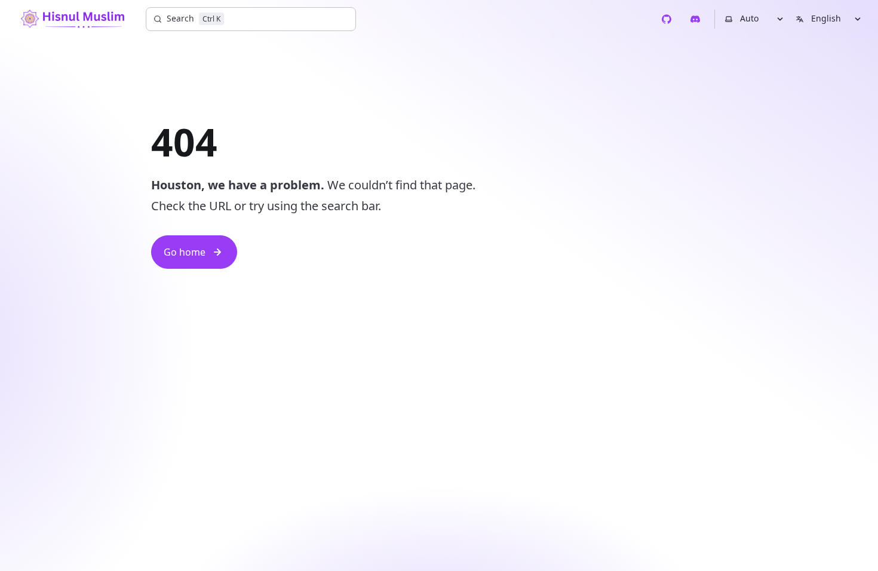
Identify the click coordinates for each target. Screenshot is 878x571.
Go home (184, 252)
